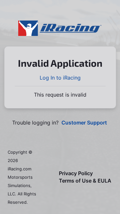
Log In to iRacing (60, 77)
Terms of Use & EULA (85, 181)
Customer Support (84, 123)
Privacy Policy (76, 173)
